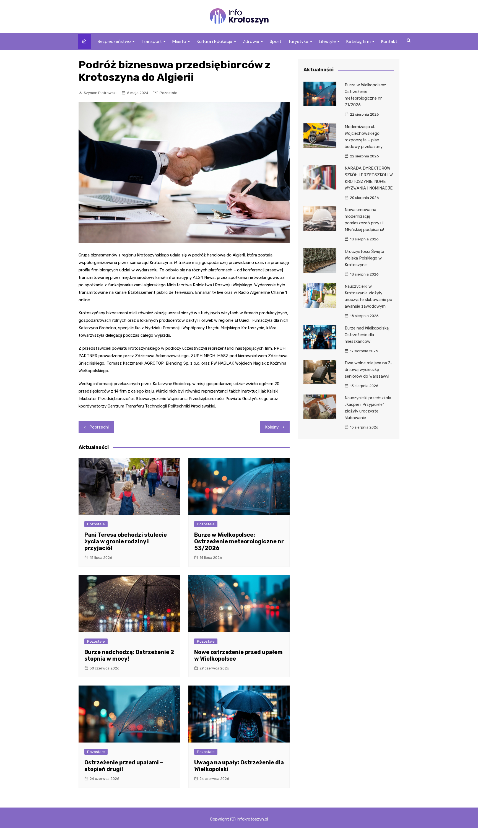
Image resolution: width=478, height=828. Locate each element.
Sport (275, 41)
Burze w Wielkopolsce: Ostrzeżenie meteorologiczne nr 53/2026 (239, 541)
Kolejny (272, 427)
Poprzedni (99, 427)
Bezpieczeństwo (114, 41)
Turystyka (298, 41)
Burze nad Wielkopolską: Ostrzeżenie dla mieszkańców (367, 335)
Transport (151, 41)
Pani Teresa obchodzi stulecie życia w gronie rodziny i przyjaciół (125, 541)
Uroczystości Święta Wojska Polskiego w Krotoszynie (364, 258)
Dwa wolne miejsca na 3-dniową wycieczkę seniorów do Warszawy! (369, 369)
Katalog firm (358, 41)
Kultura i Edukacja (214, 41)
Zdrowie (251, 41)
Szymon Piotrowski (100, 93)
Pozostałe (168, 93)
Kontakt (389, 41)
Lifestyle (327, 41)
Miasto (179, 41)
